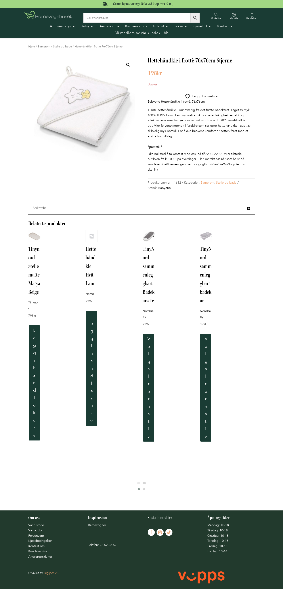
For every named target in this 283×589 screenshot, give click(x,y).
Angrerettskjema (40, 557)
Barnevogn (134, 26)
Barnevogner (97, 525)
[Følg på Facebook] (151, 532)
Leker (178, 26)
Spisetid (200, 26)
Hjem (31, 46)
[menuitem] (216, 16)
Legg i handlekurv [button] (34, 383)
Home (90, 294)
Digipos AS (51, 573)
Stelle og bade (62, 46)
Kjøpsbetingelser (40, 541)
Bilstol (158, 26)
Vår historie (36, 525)
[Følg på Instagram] (160, 532)
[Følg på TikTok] (168, 532)
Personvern (36, 536)
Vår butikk (35, 530)
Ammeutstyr (60, 26)
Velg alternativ (148, 387)
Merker (222, 26)
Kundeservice (37, 551)
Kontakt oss (36, 546)
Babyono (164, 188)
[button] (128, 65)
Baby (84, 26)
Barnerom (107, 26)
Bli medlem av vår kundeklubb (142, 33)
